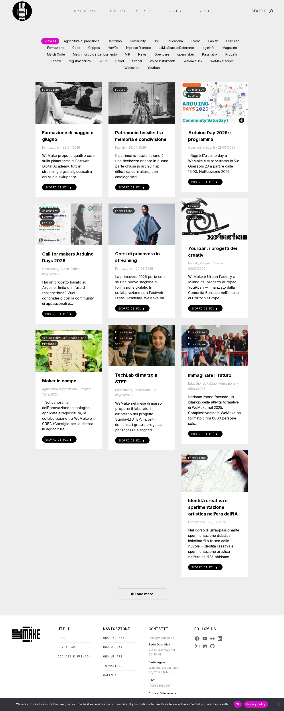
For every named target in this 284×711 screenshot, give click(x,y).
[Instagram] (197, 646)
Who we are (112, 656)
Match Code (56, 54)
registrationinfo (80, 61)
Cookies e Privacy (74, 656)
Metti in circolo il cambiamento (95, 54)
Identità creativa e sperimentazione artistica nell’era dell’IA (213, 507)
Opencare (161, 54)
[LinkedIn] (220, 638)
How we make (113, 647)
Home (61, 637)
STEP (103, 61)
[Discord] (205, 646)
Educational (175, 41)
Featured (232, 41)
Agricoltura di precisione (82, 41)
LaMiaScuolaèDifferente (176, 48)
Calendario (112, 675)
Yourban (154, 68)
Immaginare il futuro (209, 375)
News (142, 54)
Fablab (213, 41)
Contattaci (67, 647)
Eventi (195, 41)
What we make (114, 637)
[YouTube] (205, 638)
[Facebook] (197, 638)
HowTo (113, 48)
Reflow (56, 61)
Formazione (55, 48)
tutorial (137, 61)
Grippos (94, 48)
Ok (238, 704)
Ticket (119, 61)
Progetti (231, 54)
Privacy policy (256, 704)
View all (50, 41)
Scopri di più (56, 187)
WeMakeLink (192, 61)
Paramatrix (209, 54)
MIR (127, 54)
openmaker (185, 54)
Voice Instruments (163, 61)
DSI (156, 41)
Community (138, 41)
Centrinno (115, 41)
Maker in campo (59, 380)
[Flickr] (212, 638)
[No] (278, 704)
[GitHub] (212, 646)
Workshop (132, 68)
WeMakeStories (222, 61)
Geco (76, 48)
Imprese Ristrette (138, 48)
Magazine (230, 48)
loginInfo (208, 48)
